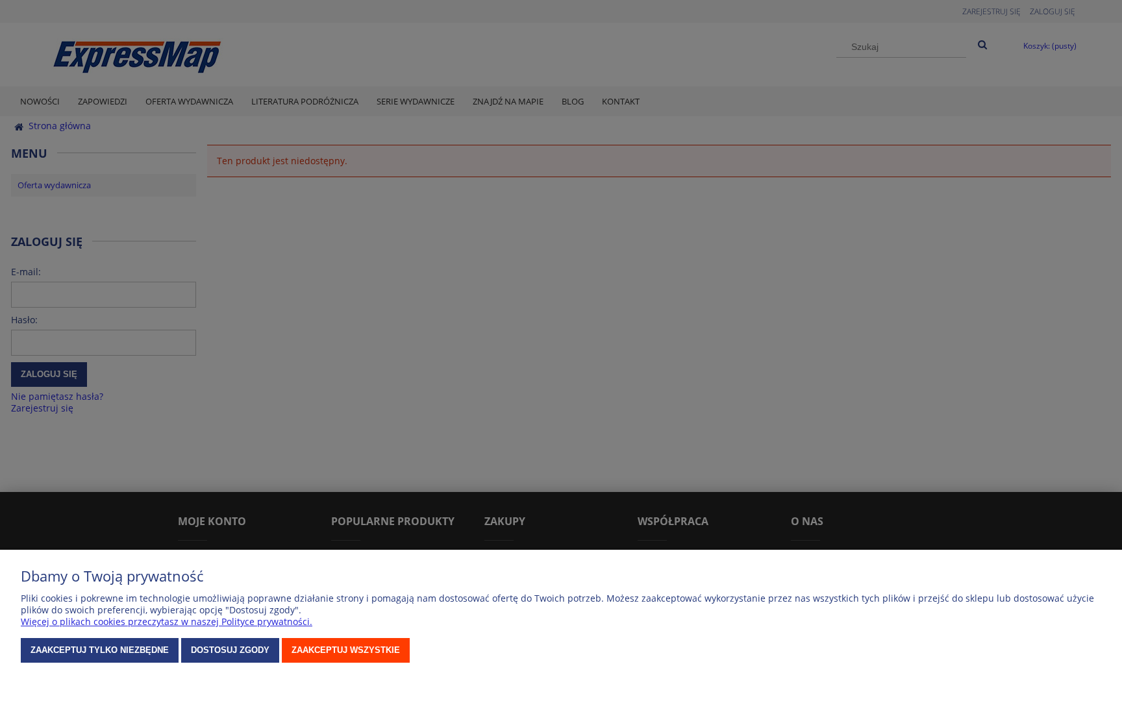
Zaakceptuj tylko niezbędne (100, 650)
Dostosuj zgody (230, 650)
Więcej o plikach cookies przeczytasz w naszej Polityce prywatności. (166, 621)
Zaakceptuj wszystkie (346, 650)
